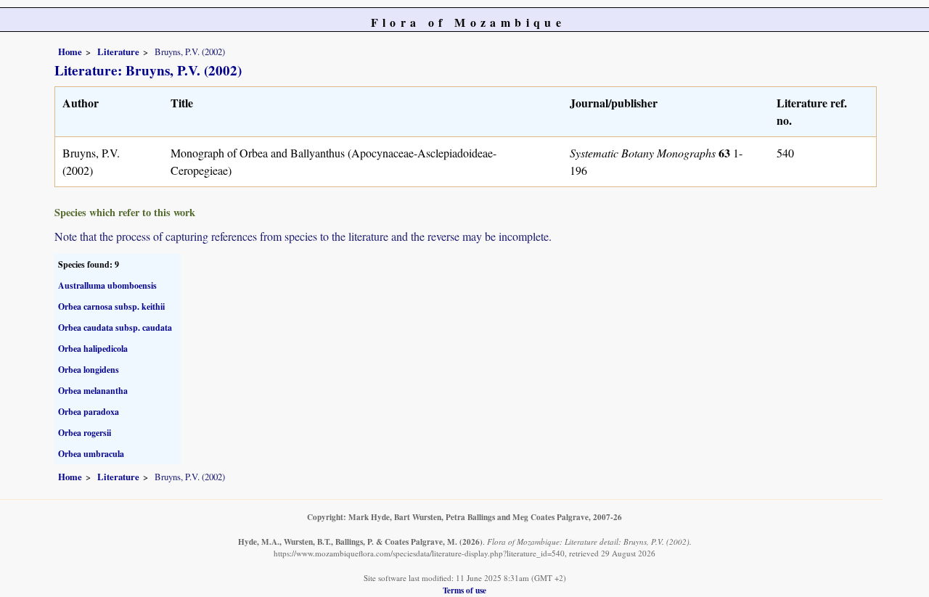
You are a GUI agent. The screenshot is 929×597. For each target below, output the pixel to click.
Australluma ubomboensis (107, 285)
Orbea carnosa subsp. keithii (111, 306)
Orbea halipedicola (93, 348)
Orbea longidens (88, 369)
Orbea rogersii (84, 433)
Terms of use (464, 590)
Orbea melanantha (93, 390)
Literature (118, 51)
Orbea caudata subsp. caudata (115, 327)
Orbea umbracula (91, 454)
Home (70, 51)
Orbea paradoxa (88, 411)
